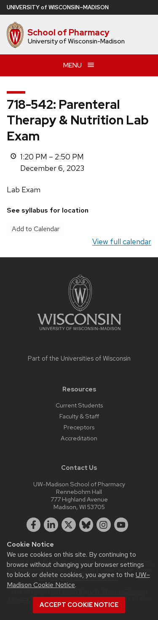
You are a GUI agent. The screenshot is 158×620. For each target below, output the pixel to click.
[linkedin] (51, 525)
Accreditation (79, 438)
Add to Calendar (35, 228)
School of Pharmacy (68, 32)
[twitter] (69, 525)
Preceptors (79, 427)
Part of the (79, 358)
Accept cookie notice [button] (79, 605)
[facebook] (34, 525)
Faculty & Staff (79, 416)
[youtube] (121, 525)
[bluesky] (86, 525)
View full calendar (121, 241)
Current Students (79, 405)
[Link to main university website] (79, 331)
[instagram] (103, 525)
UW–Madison (58, 7)
